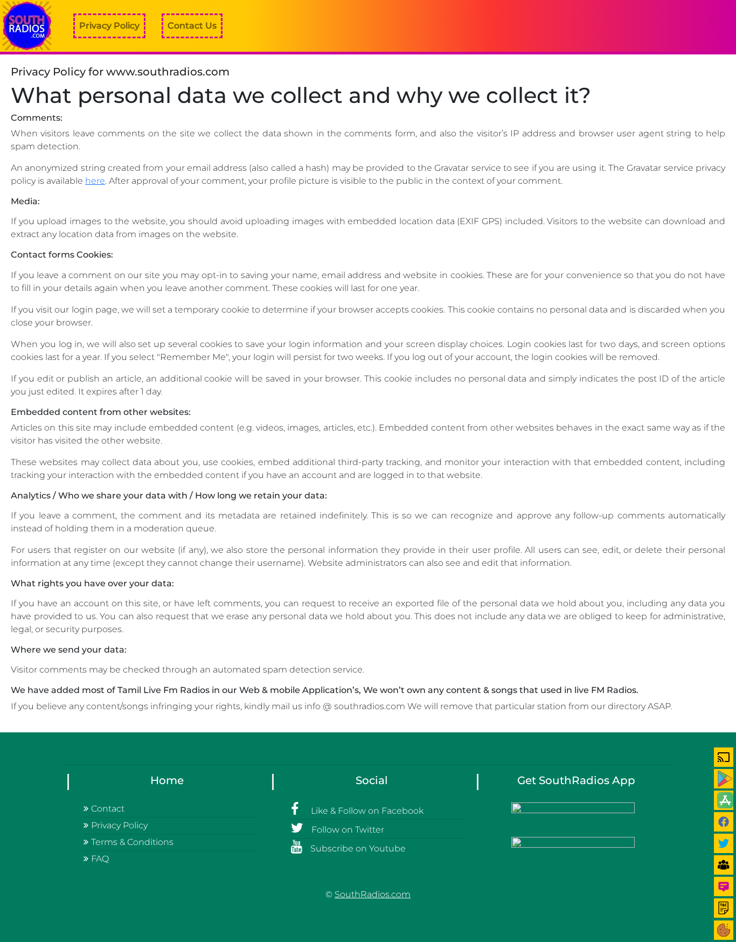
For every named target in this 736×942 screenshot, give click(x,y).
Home (167, 780)
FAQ (100, 859)
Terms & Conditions (132, 842)
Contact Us (192, 25)
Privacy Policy (109, 25)
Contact (107, 809)
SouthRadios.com (373, 894)
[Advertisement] (540, 26)
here (95, 181)
